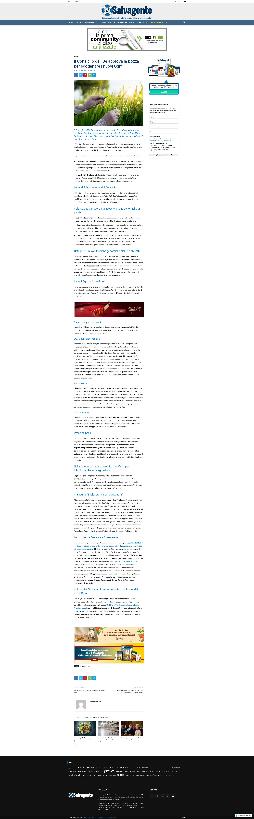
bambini (123, 767)
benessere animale (134, 768)
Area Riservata (157, 22)
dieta (70, 771)
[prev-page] (75, 746)
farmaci (91, 771)
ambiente (105, 768)
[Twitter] (181, 1)
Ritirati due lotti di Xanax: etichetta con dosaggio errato (89, 691)
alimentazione (85, 767)
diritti (74, 771)
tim (163, 775)
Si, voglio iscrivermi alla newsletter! (164, 155)
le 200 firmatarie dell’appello (128, 561)
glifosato (109, 771)
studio (147, 775)
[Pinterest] (85, 75)
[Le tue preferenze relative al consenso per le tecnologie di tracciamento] (243, 815)
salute (120, 775)
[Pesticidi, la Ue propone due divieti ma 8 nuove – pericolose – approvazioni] (132, 728)
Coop (169, 768)
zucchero (171, 775)
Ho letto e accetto (163, 139)
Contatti (184, 817)
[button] (184, 22)
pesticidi (74, 775)
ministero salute (146, 771)
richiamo (101, 775)
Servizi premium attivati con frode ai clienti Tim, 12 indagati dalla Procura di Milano (127, 691)
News (70, 22)
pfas (83, 775)
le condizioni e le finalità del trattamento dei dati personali (163, 139)
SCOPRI (164, 92)
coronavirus (176, 768)
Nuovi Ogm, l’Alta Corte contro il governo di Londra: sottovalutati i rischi (83, 740)
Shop (79, 22)
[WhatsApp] (90, 75)
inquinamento (130, 771)
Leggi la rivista (120, 22)
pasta (176, 771)
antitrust (113, 767)
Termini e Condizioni (98, 817)
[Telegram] (178, 1)
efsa (79, 771)
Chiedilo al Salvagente (139, 22)
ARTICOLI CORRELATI (83, 718)
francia (96, 771)
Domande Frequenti (110, 817)
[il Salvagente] (127, 11)
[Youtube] (185, 1)
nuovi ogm (83, 666)
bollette (145, 768)
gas (102, 771)
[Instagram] (175, 1)
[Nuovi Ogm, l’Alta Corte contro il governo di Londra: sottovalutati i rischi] (85, 728)
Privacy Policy (87, 817)
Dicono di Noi (106, 22)
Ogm (171, 771)
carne (150, 768)
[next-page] (78, 746)
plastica (89, 775)
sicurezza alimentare (138, 775)
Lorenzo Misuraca (81, 70)
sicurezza (128, 775)
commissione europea (160, 768)
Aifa (75, 768)
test (159, 775)
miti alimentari (156, 771)
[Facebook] (171, 1)
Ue (89, 666)
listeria (139, 771)
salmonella (112, 775)
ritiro (106, 775)
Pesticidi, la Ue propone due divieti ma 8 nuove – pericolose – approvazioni (131, 740)
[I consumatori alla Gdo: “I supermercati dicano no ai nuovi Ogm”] (108, 728)
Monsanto (165, 771)
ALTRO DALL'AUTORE (100, 718)
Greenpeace (119, 771)
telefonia (153, 775)
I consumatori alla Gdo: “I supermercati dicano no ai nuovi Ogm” (107, 740)
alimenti (97, 768)
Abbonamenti (91, 22)
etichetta (84, 771)
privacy (94, 775)
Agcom (70, 768)
